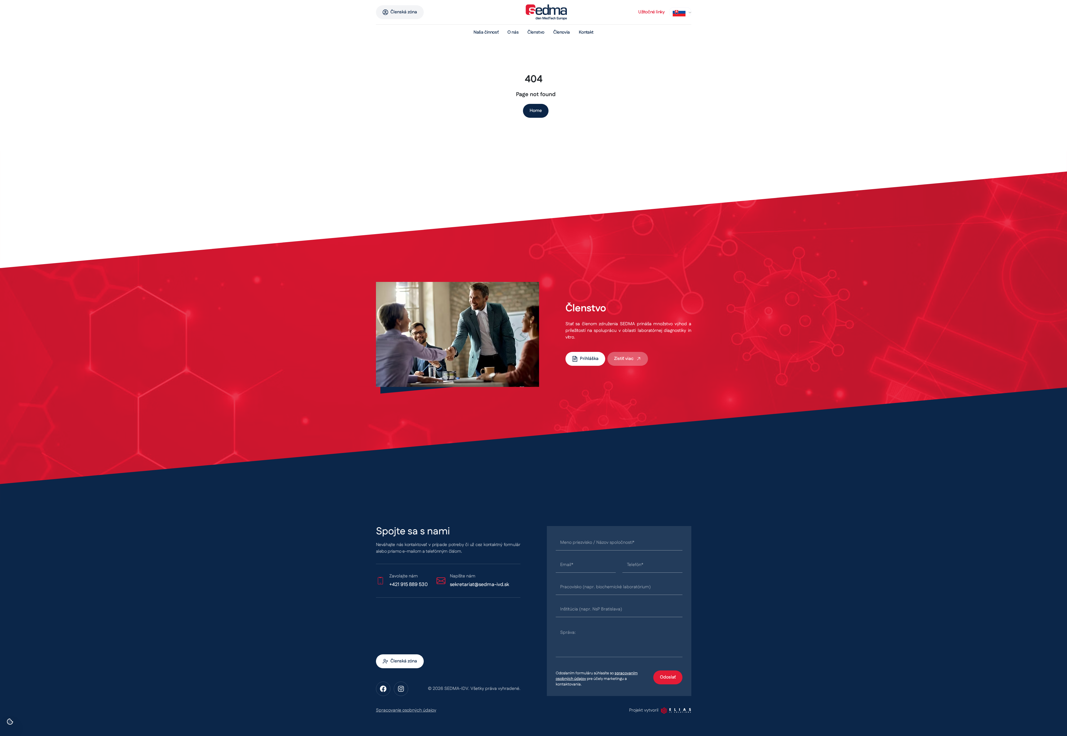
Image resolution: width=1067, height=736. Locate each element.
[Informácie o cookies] (10, 721)
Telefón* (635, 565)
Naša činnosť (485, 32)
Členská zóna (403, 12)
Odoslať (668, 677)
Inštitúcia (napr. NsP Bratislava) (591, 609)
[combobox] (680, 12)
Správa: (568, 632)
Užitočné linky (651, 12)
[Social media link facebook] (383, 689)
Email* (566, 565)
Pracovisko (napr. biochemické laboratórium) (605, 587)
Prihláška (589, 359)
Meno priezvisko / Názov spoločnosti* (597, 542)
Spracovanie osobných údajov (406, 710)
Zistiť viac (624, 359)
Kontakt (586, 32)
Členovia (561, 32)
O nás (512, 32)
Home (536, 110)
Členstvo (535, 32)
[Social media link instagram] (401, 689)
